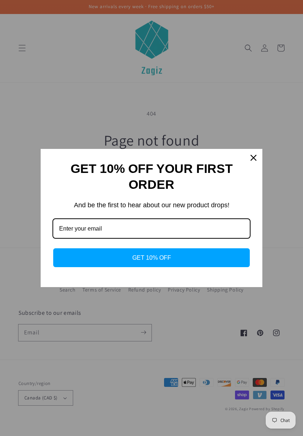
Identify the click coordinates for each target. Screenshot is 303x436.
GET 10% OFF (151, 258)
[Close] (253, 158)
